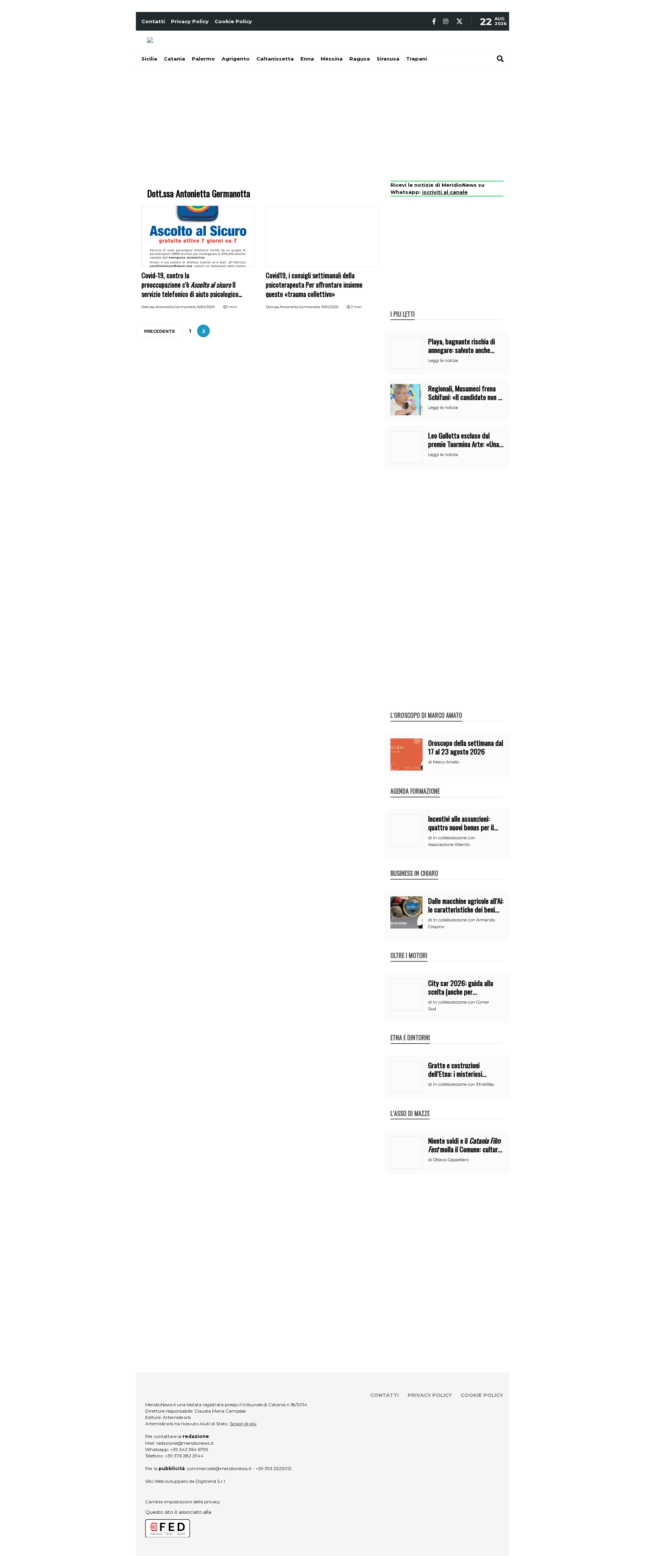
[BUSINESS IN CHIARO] (414, 865)
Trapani (416, 59)
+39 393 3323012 (274, 1468)
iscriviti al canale (445, 192)
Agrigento (236, 59)
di (430, 762)
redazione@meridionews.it (185, 1443)
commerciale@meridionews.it (219, 1468)
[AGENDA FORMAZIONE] (415, 783)
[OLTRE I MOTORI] (408, 948)
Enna (307, 59)
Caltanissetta (275, 59)
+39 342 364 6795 (189, 1449)
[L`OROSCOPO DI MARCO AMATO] (426, 707)
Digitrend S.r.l (210, 1481)
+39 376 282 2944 (184, 1456)
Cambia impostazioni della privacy (182, 1501)
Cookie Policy (233, 21)
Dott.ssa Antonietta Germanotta (168, 307)
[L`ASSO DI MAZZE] (410, 1106)
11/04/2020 (329, 307)
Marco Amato (446, 762)
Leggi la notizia (443, 360)
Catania (174, 59)
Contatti (153, 21)
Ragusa (359, 59)
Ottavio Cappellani (451, 1159)
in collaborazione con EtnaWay (463, 1084)
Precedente (159, 331)
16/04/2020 (206, 307)
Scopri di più (243, 1423)
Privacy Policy (190, 21)
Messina (332, 59)
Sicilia (149, 59)
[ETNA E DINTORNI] (410, 1030)
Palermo (203, 59)
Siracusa (388, 59)
